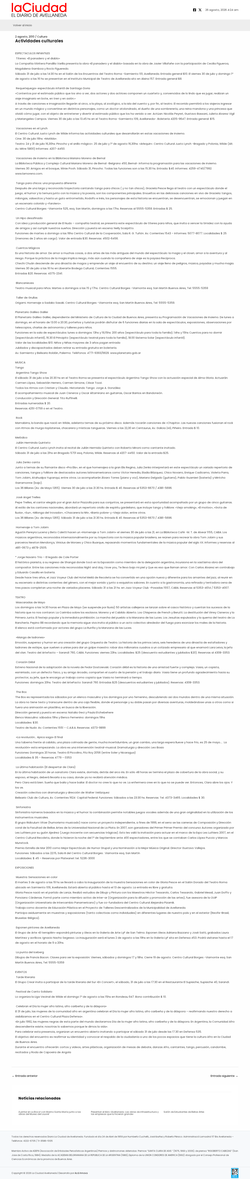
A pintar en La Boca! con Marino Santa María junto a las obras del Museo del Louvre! (49, 1113)
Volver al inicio (22, 25)
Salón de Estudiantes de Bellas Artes (184, 1111)
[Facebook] (194, 10)
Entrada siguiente (224, 1076)
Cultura (42, 36)
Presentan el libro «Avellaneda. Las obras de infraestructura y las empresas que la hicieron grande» (125, 1113)
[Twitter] (200, 10)
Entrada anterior (25, 1076)
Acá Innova (81, 1173)
